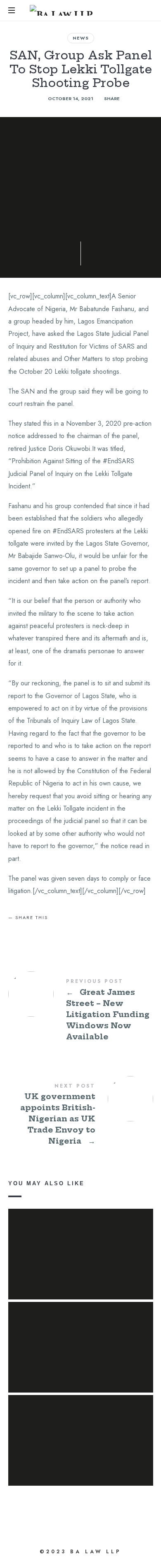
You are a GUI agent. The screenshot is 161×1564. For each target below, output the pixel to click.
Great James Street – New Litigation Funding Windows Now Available (80, 1010)
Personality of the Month (80, 1242)
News (81, 38)
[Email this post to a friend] (76, 932)
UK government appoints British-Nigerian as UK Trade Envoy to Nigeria (80, 1115)
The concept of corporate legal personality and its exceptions (80, 1428)
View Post (80, 1265)
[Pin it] (56, 932)
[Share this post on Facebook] (17, 932)
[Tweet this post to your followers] (37, 932)
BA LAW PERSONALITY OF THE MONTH (80, 1335)
